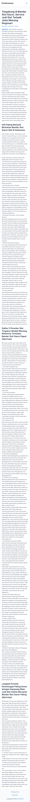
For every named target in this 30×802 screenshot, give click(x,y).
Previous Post (15, 792)
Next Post (15, 795)
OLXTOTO (5, 29)
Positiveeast (7, 3)
